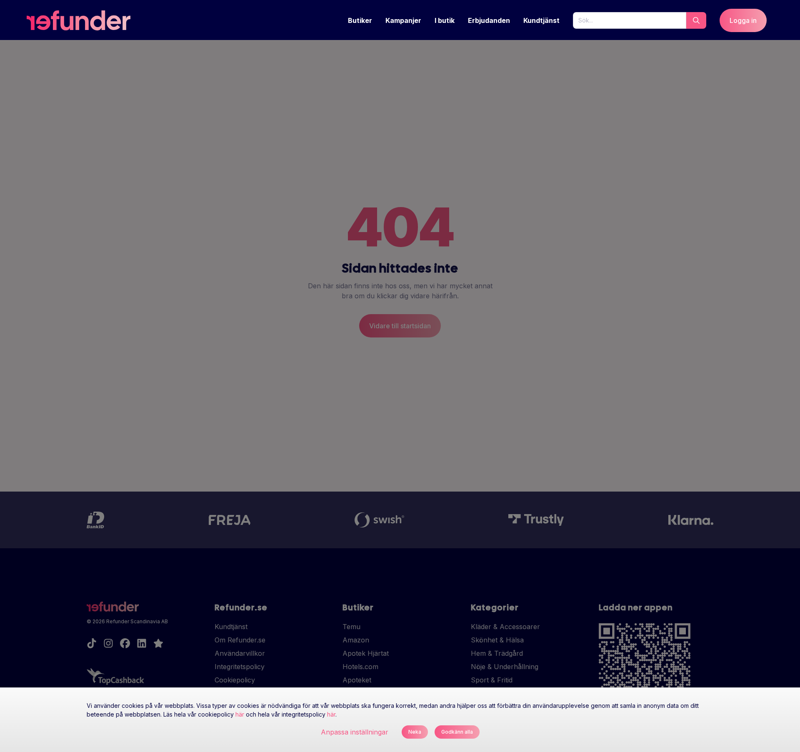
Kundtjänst (541, 20)
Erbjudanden (489, 20)
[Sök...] (696, 20)
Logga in (743, 20)
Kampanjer (403, 20)
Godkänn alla (457, 732)
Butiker (360, 20)
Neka (414, 732)
